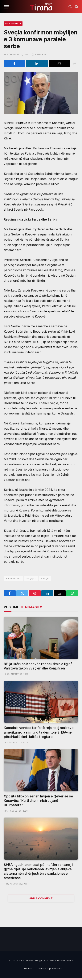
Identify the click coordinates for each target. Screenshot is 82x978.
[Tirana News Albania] (41, 6)
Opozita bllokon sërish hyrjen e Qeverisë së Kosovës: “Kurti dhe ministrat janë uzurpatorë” (38, 800)
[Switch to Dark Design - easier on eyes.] (70, 6)
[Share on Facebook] (14, 63)
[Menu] (6, 6)
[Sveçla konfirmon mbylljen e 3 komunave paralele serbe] (41, 93)
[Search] (76, 6)
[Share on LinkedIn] (36, 63)
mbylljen (31, 578)
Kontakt (28, 968)
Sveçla (45, 578)
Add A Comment (41, 898)
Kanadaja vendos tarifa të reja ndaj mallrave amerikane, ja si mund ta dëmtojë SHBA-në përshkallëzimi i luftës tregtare (39, 732)
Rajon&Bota (13, 23)
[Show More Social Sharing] (74, 63)
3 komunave (13, 578)
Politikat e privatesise (49, 968)
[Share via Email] (59, 63)
